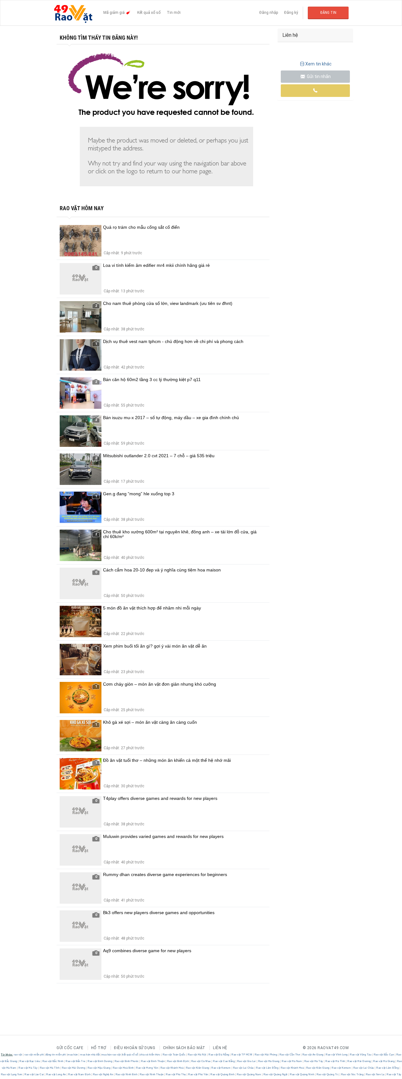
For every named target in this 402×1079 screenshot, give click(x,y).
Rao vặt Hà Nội (197, 1054)
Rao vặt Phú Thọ (176, 1074)
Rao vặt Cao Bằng (224, 1061)
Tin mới (174, 12)
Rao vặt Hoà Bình (123, 1067)
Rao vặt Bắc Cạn (384, 1054)
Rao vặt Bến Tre (75, 1061)
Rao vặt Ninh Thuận (151, 1074)
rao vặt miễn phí (34, 1054)
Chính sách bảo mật (184, 1048)
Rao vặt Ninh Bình (126, 1074)
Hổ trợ (98, 1048)
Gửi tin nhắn (318, 76)
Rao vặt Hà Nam (292, 1061)
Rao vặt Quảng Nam (249, 1074)
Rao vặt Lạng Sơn (12, 1074)
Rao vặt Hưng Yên (147, 1067)
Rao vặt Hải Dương (359, 1061)
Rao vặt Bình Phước (126, 1061)
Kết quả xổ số (148, 12)
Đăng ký (291, 12)
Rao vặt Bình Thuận (153, 1061)
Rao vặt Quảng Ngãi (275, 1074)
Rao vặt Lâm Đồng (267, 1067)
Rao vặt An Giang (313, 1054)
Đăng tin (328, 12)
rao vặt (18, 1054)
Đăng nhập (268, 12)
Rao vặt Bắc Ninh (52, 1061)
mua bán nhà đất (90, 1054)
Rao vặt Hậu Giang (99, 1067)
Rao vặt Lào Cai (34, 1074)
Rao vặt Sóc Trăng (352, 1074)
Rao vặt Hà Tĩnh (335, 1061)
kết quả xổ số (130, 1054)
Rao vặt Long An (56, 1074)
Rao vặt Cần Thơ (290, 1054)
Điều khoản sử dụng (134, 1048)
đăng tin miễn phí (56, 1054)
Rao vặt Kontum (221, 1067)
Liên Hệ (220, 1048)
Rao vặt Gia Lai (246, 1061)
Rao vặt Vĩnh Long (337, 1054)
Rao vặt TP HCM (242, 1054)
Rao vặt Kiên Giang (197, 1067)
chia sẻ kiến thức (150, 1054)
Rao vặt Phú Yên (198, 1074)
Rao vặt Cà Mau (200, 1061)
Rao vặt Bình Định (178, 1061)
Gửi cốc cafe (70, 1048)
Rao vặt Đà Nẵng (219, 1054)
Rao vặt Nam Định (79, 1074)
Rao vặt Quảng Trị (328, 1074)
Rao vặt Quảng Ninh (302, 1074)
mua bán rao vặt (111, 1054)
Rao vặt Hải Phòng (266, 1054)
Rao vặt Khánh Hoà (172, 1067)
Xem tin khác (318, 63)
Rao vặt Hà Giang (268, 1061)
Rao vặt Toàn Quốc (174, 1054)
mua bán (73, 1054)
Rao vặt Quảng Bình (222, 1074)
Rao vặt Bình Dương (100, 1061)
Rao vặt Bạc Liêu (30, 1061)
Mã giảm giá (114, 12)
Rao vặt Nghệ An (103, 1074)
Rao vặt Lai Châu (243, 1067)
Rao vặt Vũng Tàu (360, 1054)
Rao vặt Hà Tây (313, 1061)
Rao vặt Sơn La (375, 1074)
